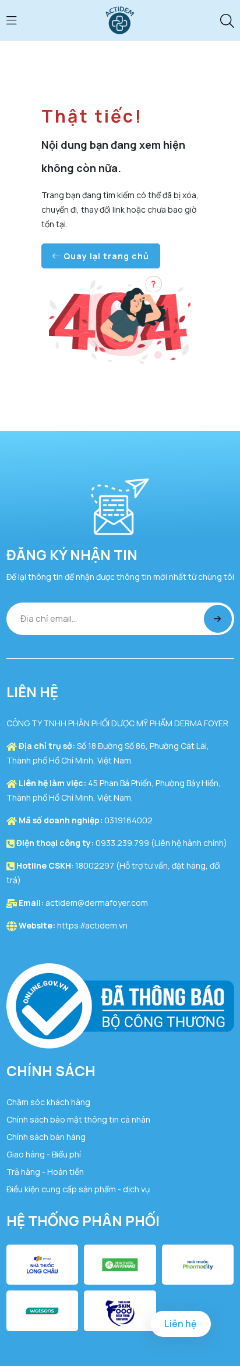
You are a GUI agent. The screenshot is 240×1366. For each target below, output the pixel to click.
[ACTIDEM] (120, 19)
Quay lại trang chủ (105, 255)
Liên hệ (180, 1323)
